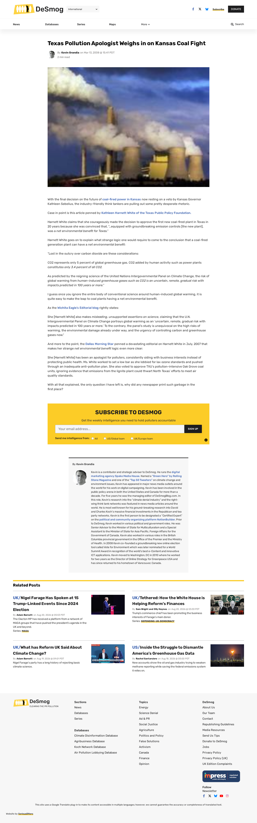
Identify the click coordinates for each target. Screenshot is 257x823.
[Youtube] (221, 795)
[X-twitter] (200, 9)
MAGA (25, 631)
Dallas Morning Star (99, 344)
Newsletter (209, 791)
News (77, 707)
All (96, 438)
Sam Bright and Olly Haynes (151, 609)
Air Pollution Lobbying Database (95, 752)
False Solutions (149, 741)
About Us (208, 707)
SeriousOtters (25, 813)
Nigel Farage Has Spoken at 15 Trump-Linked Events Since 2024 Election (46, 603)
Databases (81, 713)
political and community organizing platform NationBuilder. (137, 519)
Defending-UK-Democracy (157, 621)
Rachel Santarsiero (146, 658)
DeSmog (50, 9)
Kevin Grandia (70, 52)
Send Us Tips (211, 735)
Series (78, 718)
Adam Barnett (25, 615)
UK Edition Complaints (217, 764)
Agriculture (146, 730)
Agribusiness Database (89, 741)
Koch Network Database (90, 747)
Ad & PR (144, 718)
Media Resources (213, 730)
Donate (236, 9)
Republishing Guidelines (218, 724)
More (144, 24)
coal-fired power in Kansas (121, 199)
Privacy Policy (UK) (214, 758)
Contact (207, 718)
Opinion (144, 764)
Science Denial (148, 713)
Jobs (205, 747)
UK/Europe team (143, 438)
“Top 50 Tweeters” (141, 480)
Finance (144, 758)
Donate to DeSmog (214, 741)
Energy (143, 707)
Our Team (208, 713)
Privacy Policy (211, 752)
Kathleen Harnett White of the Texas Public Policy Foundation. (146, 213)
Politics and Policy (151, 735)
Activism (145, 747)
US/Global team (116, 438)
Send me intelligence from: (72, 438)
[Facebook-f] (193, 9)
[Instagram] (227, 795)
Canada (144, 752)
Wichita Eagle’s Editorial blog (78, 308)
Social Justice (148, 724)
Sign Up (193, 428)
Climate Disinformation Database (96, 735)
